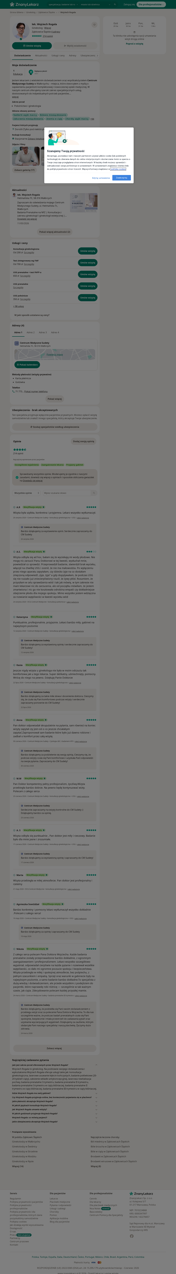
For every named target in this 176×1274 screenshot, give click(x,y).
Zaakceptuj (121, 177)
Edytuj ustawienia (101, 178)
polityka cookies (118, 169)
